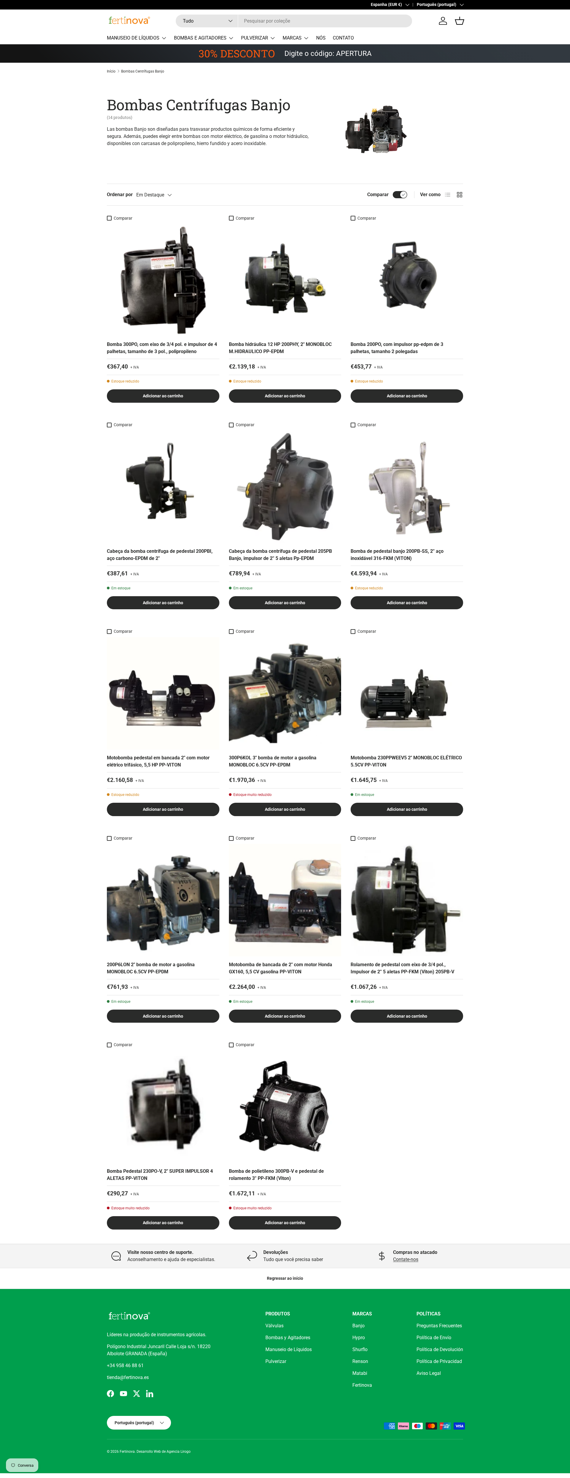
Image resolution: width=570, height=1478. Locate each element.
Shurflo (360, 1349)
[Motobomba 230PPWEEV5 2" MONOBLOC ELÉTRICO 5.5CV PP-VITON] (407, 693)
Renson (360, 1361)
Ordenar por (120, 194)
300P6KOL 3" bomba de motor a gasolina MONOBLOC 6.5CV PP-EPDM (272, 761)
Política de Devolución (440, 1349)
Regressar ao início (285, 1278)
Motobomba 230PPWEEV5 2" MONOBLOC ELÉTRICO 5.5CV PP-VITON (406, 761)
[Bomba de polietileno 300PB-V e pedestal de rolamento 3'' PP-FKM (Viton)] (285, 1107)
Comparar (378, 194)
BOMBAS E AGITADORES (200, 38)
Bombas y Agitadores (287, 1337)
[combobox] (294, 21)
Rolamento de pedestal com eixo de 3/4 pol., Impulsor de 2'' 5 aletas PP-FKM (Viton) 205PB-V (402, 968)
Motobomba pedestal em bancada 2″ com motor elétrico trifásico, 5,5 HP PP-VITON (158, 761)
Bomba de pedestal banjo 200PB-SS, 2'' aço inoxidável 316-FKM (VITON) (397, 554)
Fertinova (362, 1385)
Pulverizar (275, 1361)
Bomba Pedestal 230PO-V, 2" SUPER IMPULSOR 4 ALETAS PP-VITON (160, 1174)
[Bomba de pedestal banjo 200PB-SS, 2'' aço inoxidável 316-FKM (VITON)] (407, 486)
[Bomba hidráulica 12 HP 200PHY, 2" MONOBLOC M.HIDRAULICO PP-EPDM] (285, 280)
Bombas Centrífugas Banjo (142, 71)
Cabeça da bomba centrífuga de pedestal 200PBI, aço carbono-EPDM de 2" (160, 554)
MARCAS (292, 38)
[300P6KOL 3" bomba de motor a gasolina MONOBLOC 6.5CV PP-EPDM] (285, 693)
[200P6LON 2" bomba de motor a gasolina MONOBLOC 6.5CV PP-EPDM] (163, 900)
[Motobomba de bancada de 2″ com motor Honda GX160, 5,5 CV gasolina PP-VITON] (285, 900)
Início (111, 71)
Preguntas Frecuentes (439, 1326)
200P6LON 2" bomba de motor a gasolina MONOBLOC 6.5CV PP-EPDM (151, 968)
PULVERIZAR (254, 38)
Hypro (358, 1337)
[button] (459, 20)
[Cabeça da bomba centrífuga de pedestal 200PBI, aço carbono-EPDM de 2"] (163, 486)
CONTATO (343, 38)
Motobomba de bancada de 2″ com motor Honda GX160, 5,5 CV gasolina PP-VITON (280, 968)
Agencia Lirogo (179, 1451)
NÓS (321, 38)
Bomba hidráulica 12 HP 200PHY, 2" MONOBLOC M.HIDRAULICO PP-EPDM (280, 347)
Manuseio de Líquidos (288, 1349)
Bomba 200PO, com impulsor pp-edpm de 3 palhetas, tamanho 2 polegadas (397, 347)
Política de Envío (434, 1337)
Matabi (359, 1373)
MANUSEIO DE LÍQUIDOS (133, 38)
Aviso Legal (429, 1373)
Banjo (358, 1326)
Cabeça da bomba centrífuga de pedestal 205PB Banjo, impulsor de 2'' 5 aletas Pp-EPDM (280, 554)
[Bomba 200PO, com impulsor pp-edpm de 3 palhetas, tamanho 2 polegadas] (407, 280)
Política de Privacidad (439, 1361)
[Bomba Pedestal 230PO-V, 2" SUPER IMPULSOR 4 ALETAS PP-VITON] (163, 1107)
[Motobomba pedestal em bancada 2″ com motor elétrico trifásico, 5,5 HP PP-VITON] (163, 693)
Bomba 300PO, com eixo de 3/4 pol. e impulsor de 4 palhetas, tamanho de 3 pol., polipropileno (162, 347)
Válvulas (274, 1326)
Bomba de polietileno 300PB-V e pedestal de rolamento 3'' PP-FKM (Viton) (276, 1174)
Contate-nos (405, 1259)
